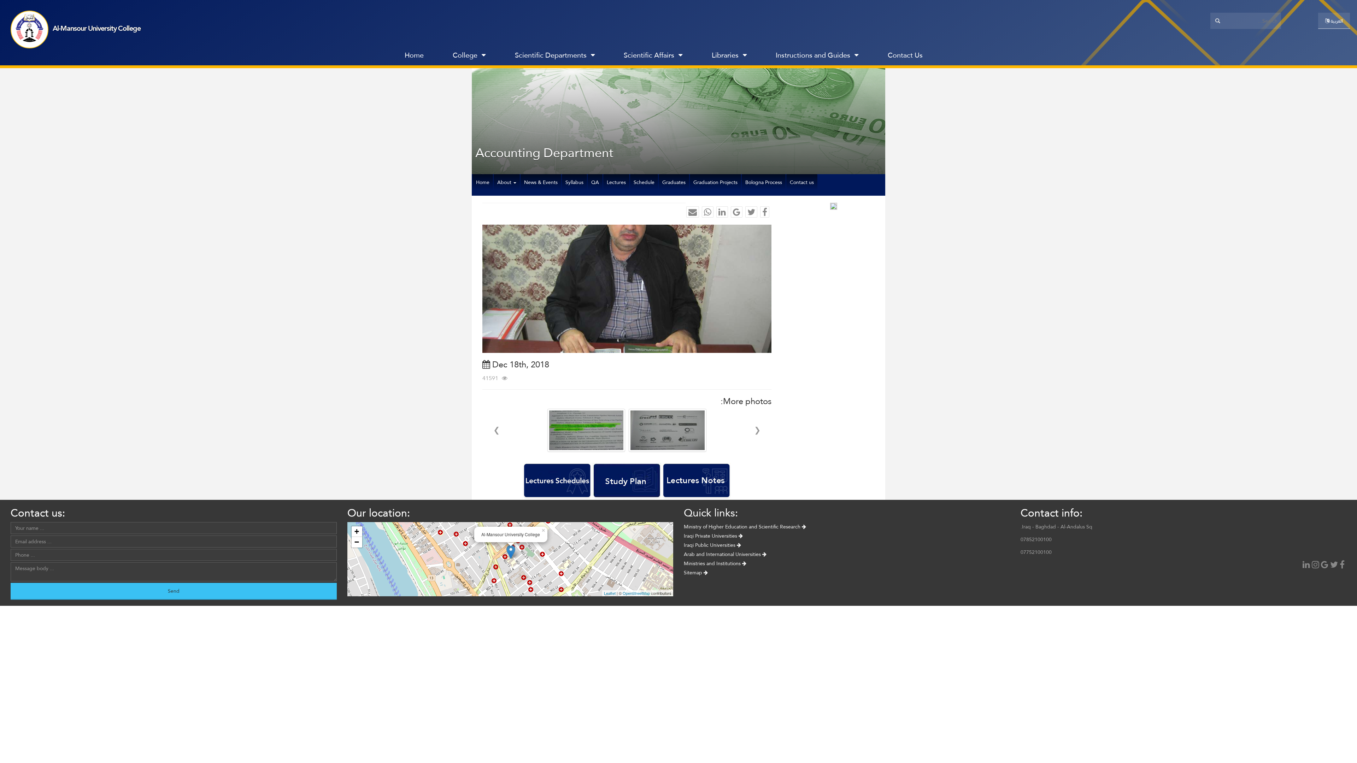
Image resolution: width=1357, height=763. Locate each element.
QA (595, 182)
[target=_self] (952, 57)
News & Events (541, 182)
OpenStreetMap (636, 593)
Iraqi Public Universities (710, 545)
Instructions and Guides (813, 55)
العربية (1336, 20)
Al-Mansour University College (97, 28)
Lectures (616, 182)
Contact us (802, 182)
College (465, 55)
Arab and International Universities (723, 554)
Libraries (725, 55)
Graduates (674, 182)
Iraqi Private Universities (711, 535)
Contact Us (905, 55)
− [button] (356, 542)
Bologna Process (763, 182)
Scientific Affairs (649, 55)
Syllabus (574, 182)
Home (414, 55)
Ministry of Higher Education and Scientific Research (743, 526)
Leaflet (610, 593)
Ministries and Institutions (713, 563)
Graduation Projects (715, 182)
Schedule (644, 182)
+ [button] (356, 531)
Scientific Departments (551, 55)
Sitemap (694, 572)
